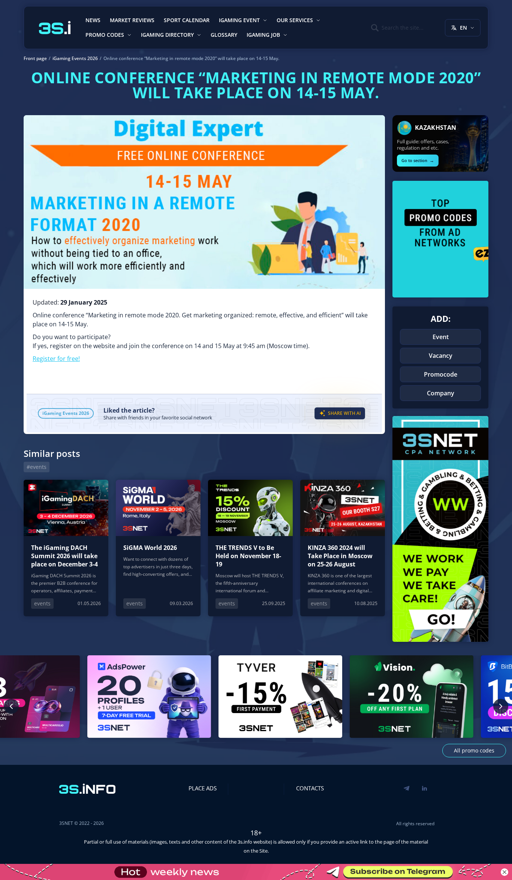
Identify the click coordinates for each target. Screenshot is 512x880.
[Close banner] (504, 872)
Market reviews (132, 20)
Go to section (417, 160)
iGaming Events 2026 (65, 413)
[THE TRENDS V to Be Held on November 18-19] (250, 548)
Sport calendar (187, 20)
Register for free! (56, 358)
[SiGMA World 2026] (158, 548)
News (92, 20)
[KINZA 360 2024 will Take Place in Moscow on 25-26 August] (342, 548)
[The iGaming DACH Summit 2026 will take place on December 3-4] (66, 548)
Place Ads (203, 788)
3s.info (245, 841)
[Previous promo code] (11, 706)
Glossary (224, 34)
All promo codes (474, 750)
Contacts (310, 788)
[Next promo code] (500, 706)
